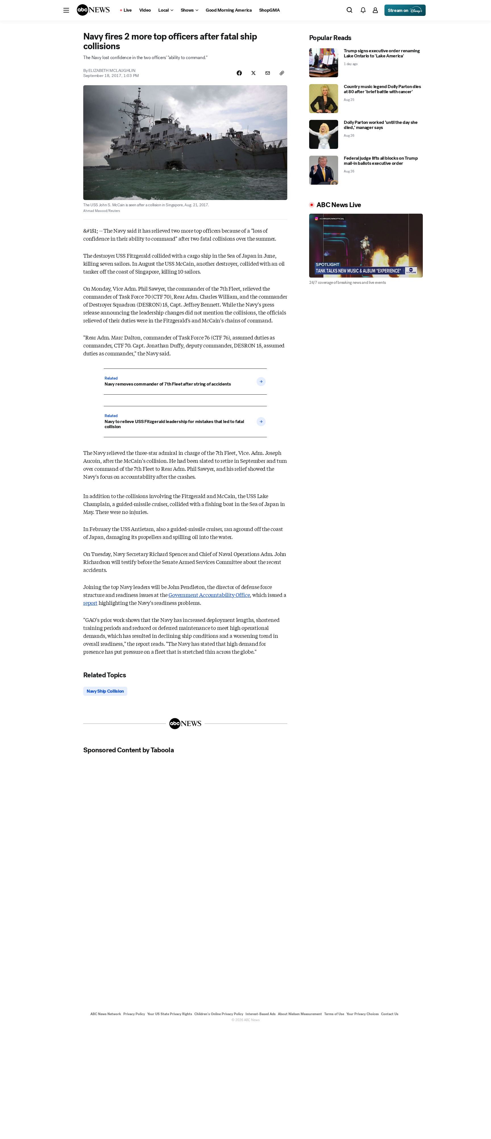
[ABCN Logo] (93, 9)
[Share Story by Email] (267, 73)
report (90, 602)
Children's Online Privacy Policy (218, 1014)
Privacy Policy (134, 1014)
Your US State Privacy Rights (169, 1014)
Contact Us (389, 1014)
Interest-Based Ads (261, 1014)
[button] (66, 10)
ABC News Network (105, 1014)
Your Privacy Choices (362, 1014)
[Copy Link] (281, 73)
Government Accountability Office (209, 594)
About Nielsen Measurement (300, 1014)
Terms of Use (334, 1014)
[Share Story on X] (253, 73)
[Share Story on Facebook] (239, 73)
